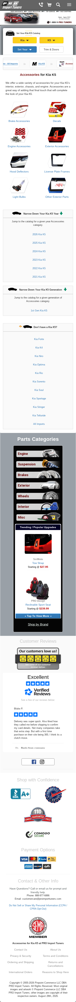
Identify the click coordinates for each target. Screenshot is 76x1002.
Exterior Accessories (57, 146)
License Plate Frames (57, 171)
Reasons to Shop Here (55, 972)
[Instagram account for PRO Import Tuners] (42, 761)
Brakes (23, 475)
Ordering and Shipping (20, 962)
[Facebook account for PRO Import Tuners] (34, 761)
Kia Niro (39, 356)
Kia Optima (39, 364)
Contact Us (20, 949)
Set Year (23, 49)
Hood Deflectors (19, 171)
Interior (23, 507)
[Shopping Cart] (49, 5)
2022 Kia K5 (39, 268)
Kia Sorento (39, 381)
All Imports (39, 424)
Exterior (24, 485)
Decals (57, 121)
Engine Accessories (19, 146)
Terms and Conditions (55, 955)
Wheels (23, 496)
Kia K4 (39, 347)
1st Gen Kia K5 (39, 310)
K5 (50, 40)
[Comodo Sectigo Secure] (38, 834)
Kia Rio (39, 373)
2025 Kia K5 (39, 242)
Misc (21, 517)
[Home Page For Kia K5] (12, 4)
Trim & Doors (51, 49)
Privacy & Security (20, 955)
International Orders (20, 972)
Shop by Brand (38, 624)
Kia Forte (39, 339)
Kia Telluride (39, 415)
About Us (55, 949)
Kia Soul (39, 390)
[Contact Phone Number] (41, 5)
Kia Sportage (39, 398)
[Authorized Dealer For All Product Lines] (55, 795)
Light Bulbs (19, 196)
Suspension (27, 464)
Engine (23, 454)
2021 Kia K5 (39, 276)
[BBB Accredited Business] (20, 794)
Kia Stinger (39, 407)
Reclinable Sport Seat (38, 604)
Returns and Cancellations (55, 964)
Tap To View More (38, 615)
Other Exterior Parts (57, 196)
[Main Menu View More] (69, 4)
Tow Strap (38, 563)
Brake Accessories (19, 121)
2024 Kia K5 (39, 251)
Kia (22, 40)
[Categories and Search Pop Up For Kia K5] (58, 5)
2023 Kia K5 (39, 259)
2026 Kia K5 (39, 234)
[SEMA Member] (38, 927)
